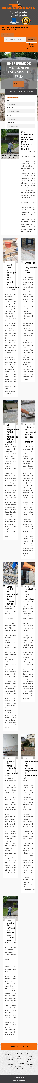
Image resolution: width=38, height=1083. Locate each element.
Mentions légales (19, 1080)
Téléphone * (11, 122)
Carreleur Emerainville (20, 1068)
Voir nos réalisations (7, 35)
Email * (9, 115)
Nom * (9, 100)
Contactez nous (18, 84)
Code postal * (11, 107)
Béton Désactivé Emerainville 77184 (10, 1058)
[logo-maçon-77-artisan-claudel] (19, 5)
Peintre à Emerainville (10, 1066)
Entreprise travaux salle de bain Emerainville (20, 1058)
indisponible (20, 12)
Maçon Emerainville (29, 1055)
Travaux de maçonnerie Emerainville (29, 1063)
